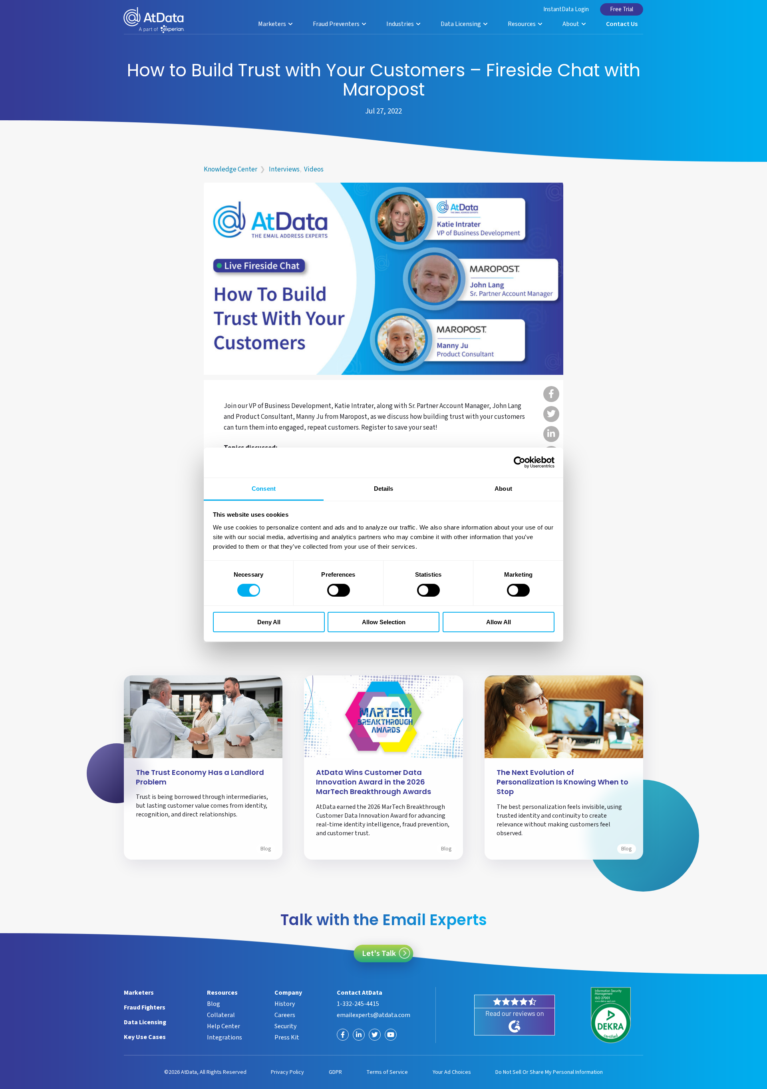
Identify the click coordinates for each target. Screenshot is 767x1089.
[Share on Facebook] (551, 394)
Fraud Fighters (144, 1007)
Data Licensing (461, 24)
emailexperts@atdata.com (373, 1015)
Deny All (268, 622)
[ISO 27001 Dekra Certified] (611, 1015)
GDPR (335, 1072)
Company (288, 992)
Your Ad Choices (452, 1072)
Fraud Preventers (337, 24)
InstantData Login (566, 9)
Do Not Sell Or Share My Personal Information (549, 1072)
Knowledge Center (230, 169)
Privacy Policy (287, 1072)
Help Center (223, 1026)
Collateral (221, 1015)
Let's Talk (379, 953)
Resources (522, 24)
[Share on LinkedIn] (551, 434)
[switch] (338, 590)
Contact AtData (359, 992)
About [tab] (503, 488)
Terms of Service (387, 1072)
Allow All (498, 622)
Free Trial (621, 9)
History (284, 1003)
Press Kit (286, 1037)
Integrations (224, 1037)
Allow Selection (383, 622)
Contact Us (622, 24)
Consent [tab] (264, 488)
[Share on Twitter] (551, 414)
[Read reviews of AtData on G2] (514, 1015)
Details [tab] (383, 488)
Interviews (284, 169)
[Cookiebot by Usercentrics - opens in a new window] (519, 462)
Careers (284, 1015)
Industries (400, 24)
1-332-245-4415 (358, 1003)
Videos (314, 169)
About (571, 24)
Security (285, 1026)
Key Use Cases (145, 1037)
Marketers (272, 24)
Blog (265, 849)
